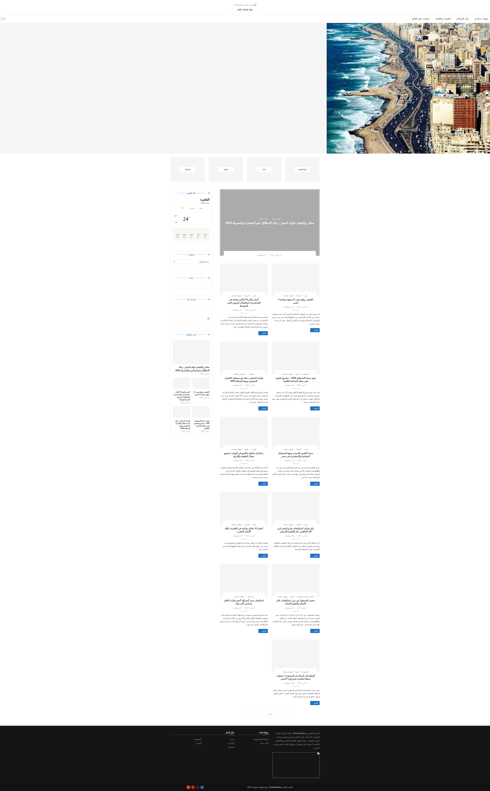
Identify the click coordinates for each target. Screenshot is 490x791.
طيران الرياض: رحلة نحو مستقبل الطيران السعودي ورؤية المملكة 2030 (182, 424)
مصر (232, 739)
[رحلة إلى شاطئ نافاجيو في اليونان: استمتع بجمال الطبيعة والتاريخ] (244, 433)
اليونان (198, 743)
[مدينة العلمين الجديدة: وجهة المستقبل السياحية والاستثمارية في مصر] (296, 433)
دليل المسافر (462, 18)
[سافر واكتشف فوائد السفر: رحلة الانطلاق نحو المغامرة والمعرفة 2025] (81, 88)
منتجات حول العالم (421, 18)
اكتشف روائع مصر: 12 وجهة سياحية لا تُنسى (245, 146)
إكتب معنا (264, 743)
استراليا (231, 747)
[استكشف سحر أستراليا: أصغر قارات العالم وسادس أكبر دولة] (244, 580)
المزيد (316, 330)
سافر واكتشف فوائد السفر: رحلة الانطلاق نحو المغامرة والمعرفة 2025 (81, 146)
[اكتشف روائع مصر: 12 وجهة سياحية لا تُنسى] (245, 88)
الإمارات (230, 743)
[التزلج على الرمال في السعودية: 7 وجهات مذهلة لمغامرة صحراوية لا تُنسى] (296, 656)
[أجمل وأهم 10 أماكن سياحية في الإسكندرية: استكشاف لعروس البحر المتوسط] (408, 88)
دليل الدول (229, 732)
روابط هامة (264, 732)
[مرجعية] (8, 18)
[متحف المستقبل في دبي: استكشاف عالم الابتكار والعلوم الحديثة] (296, 580)
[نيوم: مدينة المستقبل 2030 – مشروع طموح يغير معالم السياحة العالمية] (296, 358)
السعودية (197, 739)
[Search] (11, 18)
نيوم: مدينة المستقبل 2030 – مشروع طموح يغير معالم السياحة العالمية (201, 424)
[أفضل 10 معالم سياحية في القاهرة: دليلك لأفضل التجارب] (244, 508)
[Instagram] (197, 787)
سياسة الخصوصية (261, 739)
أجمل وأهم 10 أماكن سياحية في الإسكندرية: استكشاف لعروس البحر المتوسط (408, 146)
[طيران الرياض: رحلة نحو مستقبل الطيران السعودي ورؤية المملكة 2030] (244, 358)
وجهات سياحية (481, 18)
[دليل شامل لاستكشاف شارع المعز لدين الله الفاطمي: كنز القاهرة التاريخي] (296, 508)
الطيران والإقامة (443, 18)
